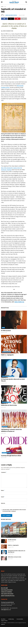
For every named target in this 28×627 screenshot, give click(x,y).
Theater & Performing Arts (8, 376)
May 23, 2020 (22, 15)
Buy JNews (3, 619)
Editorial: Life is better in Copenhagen (11, 534)
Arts (5, 6)
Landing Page (11, 619)
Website (3, 503)
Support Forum (4, 620)
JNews (5, 622)
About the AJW (4, 588)
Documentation (20, 619)
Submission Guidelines (6, 591)
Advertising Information (7, 590)
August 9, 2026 (4, 356)
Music (3, 327)
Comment (4, 472)
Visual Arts (4, 426)
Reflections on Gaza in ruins (9, 405)
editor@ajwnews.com (6, 609)
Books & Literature (6, 402)
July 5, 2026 (4, 407)
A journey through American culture (11, 455)
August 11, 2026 (4, 332)
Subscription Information (7, 593)
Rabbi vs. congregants (7, 355)
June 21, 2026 (4, 457)
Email (3, 497)
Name (3, 490)
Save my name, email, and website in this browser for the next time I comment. (14, 510)
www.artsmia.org (19, 302)
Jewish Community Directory (7, 595)
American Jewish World (11, 15)
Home (2, 6)
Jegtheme (3, 624)
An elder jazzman (6, 330)
